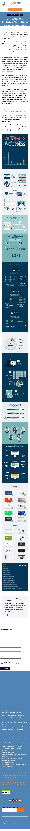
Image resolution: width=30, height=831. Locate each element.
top (23, 782)
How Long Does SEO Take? (8, 762)
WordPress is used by (21, 42)
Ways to (18, 784)
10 (2, 772)
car (18, 775)
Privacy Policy (5, 819)
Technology (16, 782)
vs (15, 784)
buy (13, 775)
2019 (14, 772)
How (18, 777)
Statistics (11, 782)
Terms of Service (6, 821)
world (24, 784)
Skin (2, 782)
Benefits (24, 773)
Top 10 (3, 784)
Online (21, 779)
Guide (4, 777)
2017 (9, 772)
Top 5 (26, 782)
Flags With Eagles (6, 736)
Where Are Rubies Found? (8, 752)
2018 (11, 772)
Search (20, 810)
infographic (8, 779)
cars (23, 775)
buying (15, 775)
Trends (10, 784)
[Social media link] (4, 615)
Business (8, 775)
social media (6, 782)
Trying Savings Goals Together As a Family (12, 746)
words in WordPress (10, 79)
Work (21, 784)
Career (20, 775)
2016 (7, 772)
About (19, 772)
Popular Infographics (13, 14)
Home (15, 777)
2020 (17, 772)
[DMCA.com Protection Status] (6, 793)
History (11, 777)
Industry (3, 779)
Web (21, 14)
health (7, 777)
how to (24, 777)
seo (26, 779)
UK (14, 784)
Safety (24, 779)
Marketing (13, 779)
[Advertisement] (15, 690)
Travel (7, 784)
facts (26, 775)
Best (3, 775)
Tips (20, 782)
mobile (18, 779)
